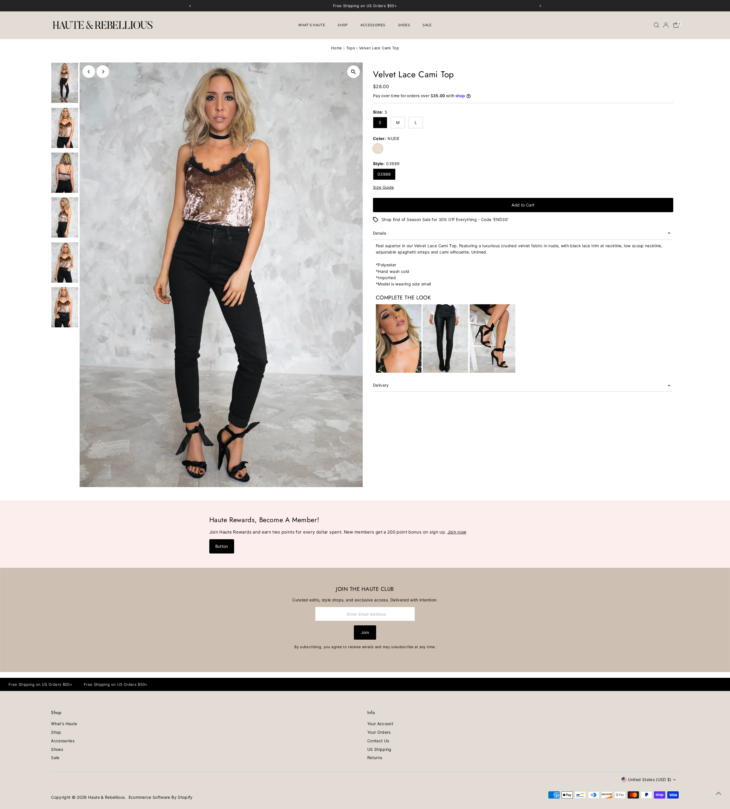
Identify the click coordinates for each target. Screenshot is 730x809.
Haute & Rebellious (106, 797)
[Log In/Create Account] (665, 25)
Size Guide (383, 187)
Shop (343, 25)
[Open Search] (656, 25)
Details (379, 233)
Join (365, 632)
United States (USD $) (649, 779)
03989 (384, 174)
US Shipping (379, 749)
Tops (350, 48)
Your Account (380, 723)
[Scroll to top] (718, 793)
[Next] (102, 71)
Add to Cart (523, 204)
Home (336, 48)
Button (221, 546)
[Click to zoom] (353, 71)
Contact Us (378, 740)
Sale (427, 25)
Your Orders (379, 732)
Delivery (381, 385)
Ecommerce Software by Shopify (161, 797)
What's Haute (311, 25)
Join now (457, 532)
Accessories (372, 25)
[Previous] (88, 71)
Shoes (404, 25)
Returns (374, 757)
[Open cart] (676, 25)
